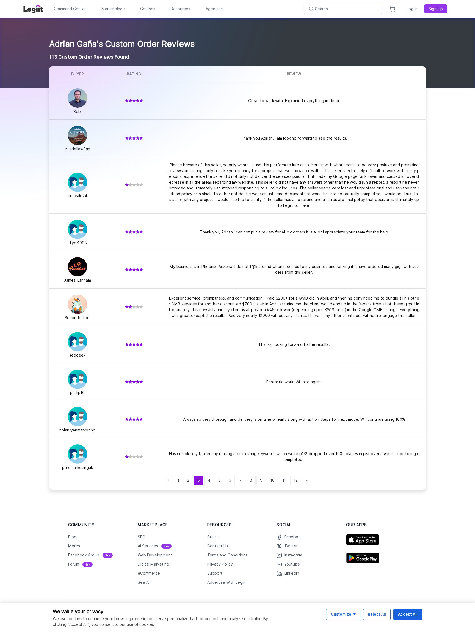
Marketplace (113, 9)
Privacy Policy (220, 564)
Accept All (408, 614)
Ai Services (153, 546)
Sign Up (436, 9)
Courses (147, 9)
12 (296, 480)
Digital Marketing (153, 564)
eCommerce (149, 573)
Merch (74, 546)
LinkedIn (291, 573)
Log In (412, 9)
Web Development (155, 555)
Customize (341, 614)
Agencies (214, 9)
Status (213, 537)
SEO (141, 537)
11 (284, 480)
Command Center (70, 9)
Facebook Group (89, 555)
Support (214, 573)
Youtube (292, 564)
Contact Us (217, 546)
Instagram (293, 555)
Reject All (377, 614)
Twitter (291, 546)
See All (144, 582)
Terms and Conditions (227, 555)
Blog (72, 537)
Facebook (293, 537)
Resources (180, 9)
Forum (79, 564)
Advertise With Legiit (226, 582)
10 (272, 480)
